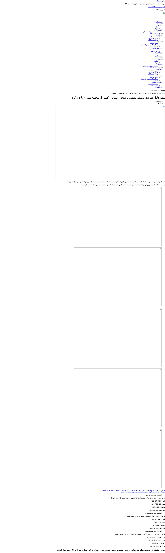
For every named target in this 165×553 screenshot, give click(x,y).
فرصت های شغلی (153, 49)
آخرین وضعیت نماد (153, 38)
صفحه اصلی (158, 22)
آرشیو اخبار (158, 23)
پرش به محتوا (161, 1)
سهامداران (159, 35)
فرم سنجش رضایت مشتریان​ (150, 31)
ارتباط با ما (158, 53)
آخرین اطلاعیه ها (153, 36)
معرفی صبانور (154, 43)
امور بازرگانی (158, 30)
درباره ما (159, 41)
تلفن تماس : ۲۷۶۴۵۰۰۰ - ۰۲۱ (156, 7)
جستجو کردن (161, 90)
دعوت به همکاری (157, 48)
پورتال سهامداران (153, 40)
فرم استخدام (154, 51)
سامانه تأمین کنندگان (156, 33)
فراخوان (159, 25)
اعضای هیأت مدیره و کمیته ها (149, 45)
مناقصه (156, 28)
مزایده (156, 27)
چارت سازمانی (154, 46)
